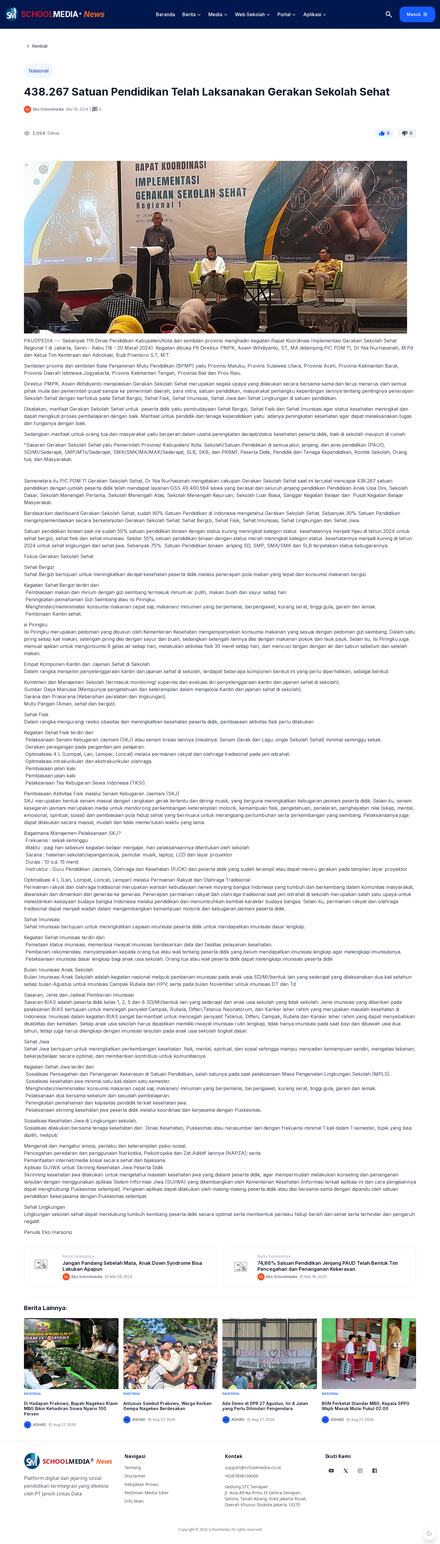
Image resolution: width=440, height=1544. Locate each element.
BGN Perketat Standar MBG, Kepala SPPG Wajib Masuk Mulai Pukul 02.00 (365, 1406)
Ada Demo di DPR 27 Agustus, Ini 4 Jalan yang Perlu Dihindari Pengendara (265, 1406)
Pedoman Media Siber (147, 1492)
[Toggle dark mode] (429, 1533)
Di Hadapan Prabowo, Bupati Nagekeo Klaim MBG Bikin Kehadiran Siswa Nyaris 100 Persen (71, 1408)
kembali (40, 46)
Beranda (165, 14)
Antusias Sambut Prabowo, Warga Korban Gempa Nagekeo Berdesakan (167, 1406)
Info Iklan (134, 1501)
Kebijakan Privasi (142, 1484)
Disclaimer (135, 1476)
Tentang (133, 1467)
